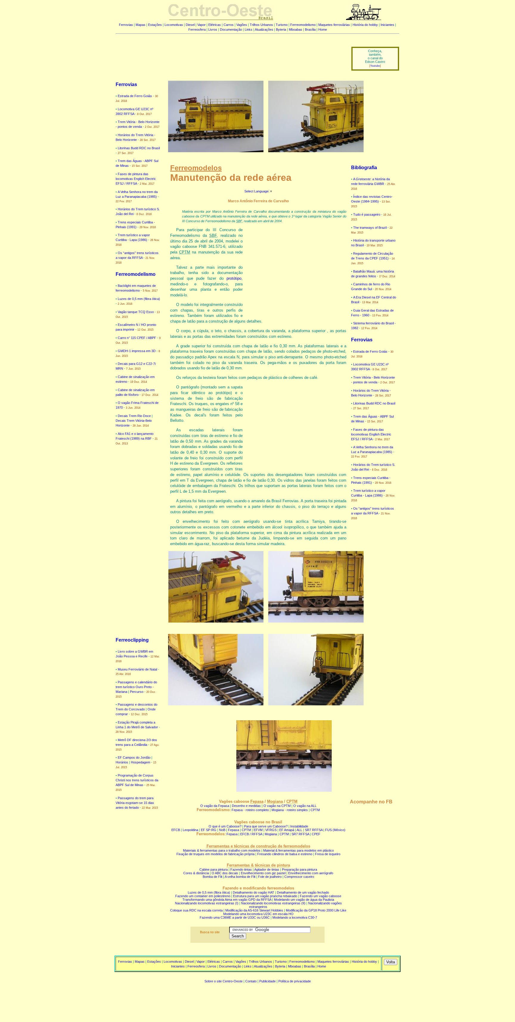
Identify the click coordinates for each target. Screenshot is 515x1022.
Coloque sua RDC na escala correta (196, 910)
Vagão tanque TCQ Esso (136, 312)
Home (322, 29)
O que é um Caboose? (225, 826)
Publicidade (267, 981)
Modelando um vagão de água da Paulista (304, 899)
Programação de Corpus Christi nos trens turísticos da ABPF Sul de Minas (137, 780)
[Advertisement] (229, 54)
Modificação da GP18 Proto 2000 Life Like (316, 910)
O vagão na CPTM (277, 806)
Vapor (201, 25)
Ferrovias (126, 25)
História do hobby (365, 25)
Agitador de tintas (266, 869)
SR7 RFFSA (313, 830)
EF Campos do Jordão (134, 757)
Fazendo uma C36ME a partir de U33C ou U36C (235, 917)
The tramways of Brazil (370, 227)
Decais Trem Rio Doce (134, 416)
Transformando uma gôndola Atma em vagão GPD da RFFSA (226, 899)
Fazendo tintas (241, 869)
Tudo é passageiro (366, 214)
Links (248, 29)
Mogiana (271, 834)
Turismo (282, 25)
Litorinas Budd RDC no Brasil (139, 148)
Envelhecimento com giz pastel (263, 873)
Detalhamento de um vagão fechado (303, 892)
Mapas (140, 25)
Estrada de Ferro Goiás (135, 96)
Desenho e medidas (246, 806)
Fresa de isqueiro (327, 854)
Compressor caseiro (299, 876)
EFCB (175, 830)
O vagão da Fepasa (214, 806)
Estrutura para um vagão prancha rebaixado (265, 896)
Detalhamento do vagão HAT (253, 892)
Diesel (190, 25)
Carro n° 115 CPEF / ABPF (137, 338)
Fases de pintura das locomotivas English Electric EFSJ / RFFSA (136, 178)
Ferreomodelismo (303, 25)
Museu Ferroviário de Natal (137, 669)
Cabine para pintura (213, 869)
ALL (299, 830)
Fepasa (233, 830)
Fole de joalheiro (270, 876)
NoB (222, 830)
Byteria (281, 29)
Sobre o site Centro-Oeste (223, 981)
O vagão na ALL (305, 806)
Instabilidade (299, 826)
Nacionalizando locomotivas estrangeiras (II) (273, 903)
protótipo (234, 278)
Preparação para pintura (299, 869)
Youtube (375, 65)
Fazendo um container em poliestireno (202, 896)
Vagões (241, 25)
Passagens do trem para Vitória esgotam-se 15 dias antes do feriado (135, 802)
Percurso (136, 691)
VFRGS (271, 830)
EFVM (258, 830)
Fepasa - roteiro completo (250, 810)
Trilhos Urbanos (261, 25)
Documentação (231, 29)
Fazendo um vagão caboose (320, 896)
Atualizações (264, 29)
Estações (155, 25)
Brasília (310, 29)
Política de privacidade (294, 981)
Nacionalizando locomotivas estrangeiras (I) (206, 903)
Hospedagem (140, 762)
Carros (229, 25)
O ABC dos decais (225, 873)
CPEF (316, 834)
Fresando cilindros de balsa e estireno (284, 854)
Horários (122, 762)
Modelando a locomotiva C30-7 (294, 917)
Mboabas (295, 29)
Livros (212, 29)
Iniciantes (387, 25)
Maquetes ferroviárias (334, 25)
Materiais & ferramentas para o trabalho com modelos (221, 850)
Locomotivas (174, 25)
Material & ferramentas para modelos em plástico (298, 850)
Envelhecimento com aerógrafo (310, 873)
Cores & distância (196, 873)
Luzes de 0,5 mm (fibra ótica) (139, 299)
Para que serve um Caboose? (266, 826)
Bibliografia (364, 167)
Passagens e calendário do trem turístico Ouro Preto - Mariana (136, 686)
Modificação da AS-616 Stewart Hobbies (254, 910)
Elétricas (214, 25)
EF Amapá (286, 830)
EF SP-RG (208, 830)
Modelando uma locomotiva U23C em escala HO (258, 914)
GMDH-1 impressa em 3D (137, 351)
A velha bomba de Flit (240, 876)
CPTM (315, 810)
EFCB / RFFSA (251, 834)
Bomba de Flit (212, 876)
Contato (251, 981)
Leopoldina (190, 830)
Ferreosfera (197, 29)
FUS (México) (335, 830)
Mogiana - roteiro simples (290, 810)
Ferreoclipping (132, 640)
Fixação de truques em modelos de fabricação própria (215, 854)
